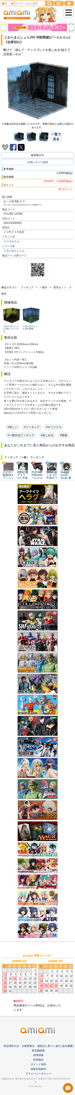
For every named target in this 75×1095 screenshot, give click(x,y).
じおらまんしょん (14, 250)
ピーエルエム (11, 241)
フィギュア (27, 287)
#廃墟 (63, 435)
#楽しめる (47, 435)
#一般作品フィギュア (21, 435)
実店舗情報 (38, 1050)
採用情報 (38, 1055)
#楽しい (13, 427)
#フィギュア (32, 427)
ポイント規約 (38, 1064)
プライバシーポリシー (38, 1073)
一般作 (43, 287)
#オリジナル (54, 427)
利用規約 (38, 1059)
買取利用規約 (38, 1069)
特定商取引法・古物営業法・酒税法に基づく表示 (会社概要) (38, 1046)
